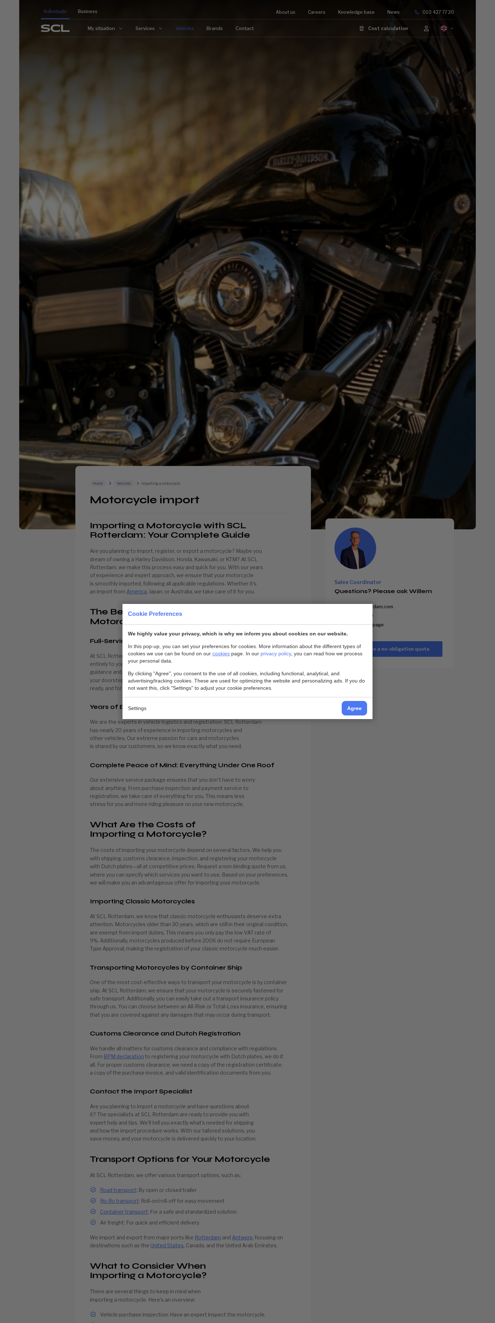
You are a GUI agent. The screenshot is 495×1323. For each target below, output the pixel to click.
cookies (221, 653)
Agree (354, 708)
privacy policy (276, 653)
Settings (137, 708)
